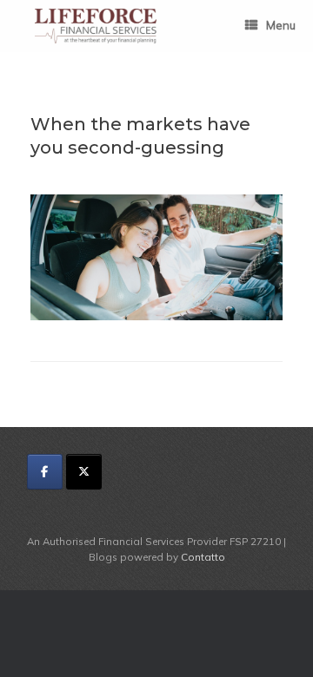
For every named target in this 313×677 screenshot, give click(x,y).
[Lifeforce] (95, 26)
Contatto (203, 556)
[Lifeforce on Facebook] (45, 472)
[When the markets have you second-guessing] (156, 315)
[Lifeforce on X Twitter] (84, 472)
